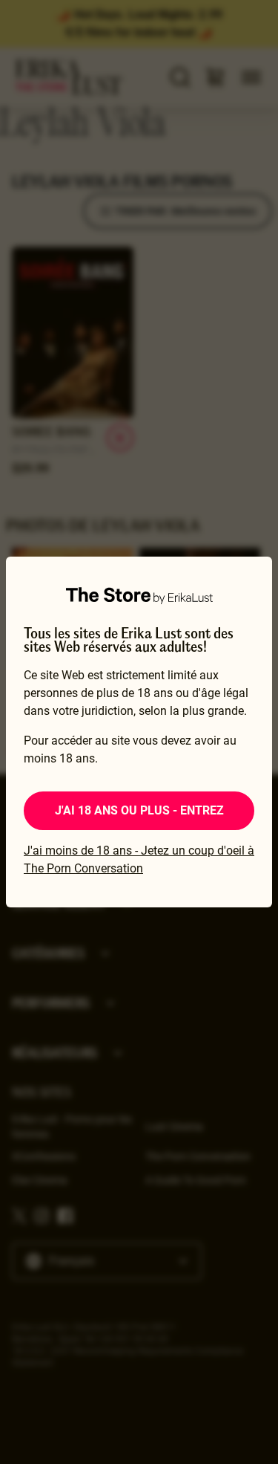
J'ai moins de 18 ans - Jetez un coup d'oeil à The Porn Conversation (139, 859)
